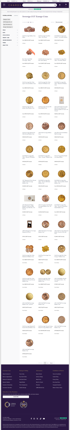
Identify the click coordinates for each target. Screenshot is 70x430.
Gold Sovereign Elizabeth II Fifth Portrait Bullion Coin (28, 133)
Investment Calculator (7, 387)
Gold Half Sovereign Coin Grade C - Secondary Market (60, 36)
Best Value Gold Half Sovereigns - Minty (27, 59)
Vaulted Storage (22, 387)
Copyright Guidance (57, 385)
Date (4, 32)
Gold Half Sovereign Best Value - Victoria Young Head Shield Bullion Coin (60, 206)
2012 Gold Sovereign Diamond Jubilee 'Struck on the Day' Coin (61, 232)
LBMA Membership (40, 387)
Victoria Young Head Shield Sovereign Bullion (60, 156)
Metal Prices (38, 379)
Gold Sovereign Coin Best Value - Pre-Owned (44, 36)
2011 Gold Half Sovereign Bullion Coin (60, 303)
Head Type (5, 45)
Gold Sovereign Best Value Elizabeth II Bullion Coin (28, 256)
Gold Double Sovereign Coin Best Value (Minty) (45, 59)
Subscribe (15, 396)
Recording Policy (56, 382)
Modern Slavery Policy (57, 387)
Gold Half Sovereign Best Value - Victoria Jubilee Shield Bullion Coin (61, 182)
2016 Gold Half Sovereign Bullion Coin (28, 350)
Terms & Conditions (57, 374)
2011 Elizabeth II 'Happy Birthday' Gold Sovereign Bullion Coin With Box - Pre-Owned (28, 207)
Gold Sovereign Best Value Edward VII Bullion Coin (44, 83)
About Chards (39, 374)
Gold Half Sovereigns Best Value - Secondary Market (60, 59)
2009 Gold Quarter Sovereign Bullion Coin (45, 231)
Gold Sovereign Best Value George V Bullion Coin (60, 256)
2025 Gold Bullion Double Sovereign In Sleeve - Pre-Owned (60, 280)
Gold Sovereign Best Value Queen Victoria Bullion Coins (29, 83)
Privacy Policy (56, 379)
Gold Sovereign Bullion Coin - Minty (29, 36)
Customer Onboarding (7, 385)
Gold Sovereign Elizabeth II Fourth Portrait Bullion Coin (28, 327)
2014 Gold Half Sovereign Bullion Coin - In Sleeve (28, 303)
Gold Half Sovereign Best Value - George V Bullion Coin (45, 156)
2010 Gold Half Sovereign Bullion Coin (44, 303)
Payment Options (6, 382)
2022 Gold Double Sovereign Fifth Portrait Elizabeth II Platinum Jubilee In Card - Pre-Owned (61, 109)
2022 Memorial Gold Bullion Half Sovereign (60, 133)
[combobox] (39, 5)
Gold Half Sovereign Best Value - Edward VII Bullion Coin (28, 157)
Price (4, 30)
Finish (4, 42)
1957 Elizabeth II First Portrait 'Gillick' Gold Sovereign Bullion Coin (29, 182)
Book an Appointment (7, 376)
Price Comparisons (23, 385)
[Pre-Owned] (11, 24)
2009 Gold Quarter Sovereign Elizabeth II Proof (29, 231)
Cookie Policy (55, 376)
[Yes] (11, 22)
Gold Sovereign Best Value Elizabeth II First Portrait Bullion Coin (44, 280)
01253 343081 (6, 417)
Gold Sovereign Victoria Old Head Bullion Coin (44, 107)
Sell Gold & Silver (23, 379)
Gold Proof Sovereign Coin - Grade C (44, 256)
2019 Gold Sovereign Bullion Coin (44, 133)
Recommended (59, 22)
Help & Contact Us (7, 374)
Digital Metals (22, 382)
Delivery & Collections (7, 379)
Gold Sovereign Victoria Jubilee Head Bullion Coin (28, 107)
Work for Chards (39, 382)
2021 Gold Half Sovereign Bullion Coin (60, 327)
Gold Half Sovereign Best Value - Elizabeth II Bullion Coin (60, 84)
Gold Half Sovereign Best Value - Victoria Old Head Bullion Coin (44, 182)
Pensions (38, 385)
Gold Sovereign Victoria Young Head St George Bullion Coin (45, 327)
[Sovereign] (11, 27)
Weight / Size (6, 37)
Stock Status (6, 35)
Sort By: (52, 22)
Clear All (16, 15)
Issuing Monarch (7, 40)
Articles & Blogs (39, 376)
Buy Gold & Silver (23, 376)
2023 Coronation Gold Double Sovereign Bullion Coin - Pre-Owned (45, 206)
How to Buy (21, 374)
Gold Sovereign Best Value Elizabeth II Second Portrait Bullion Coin (28, 280)
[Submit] (55, 5)
